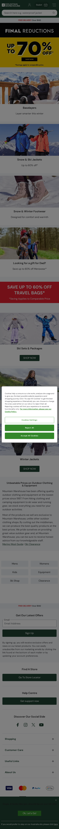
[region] (30, 414)
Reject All (29, 428)
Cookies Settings (29, 420)
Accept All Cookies (29, 436)
